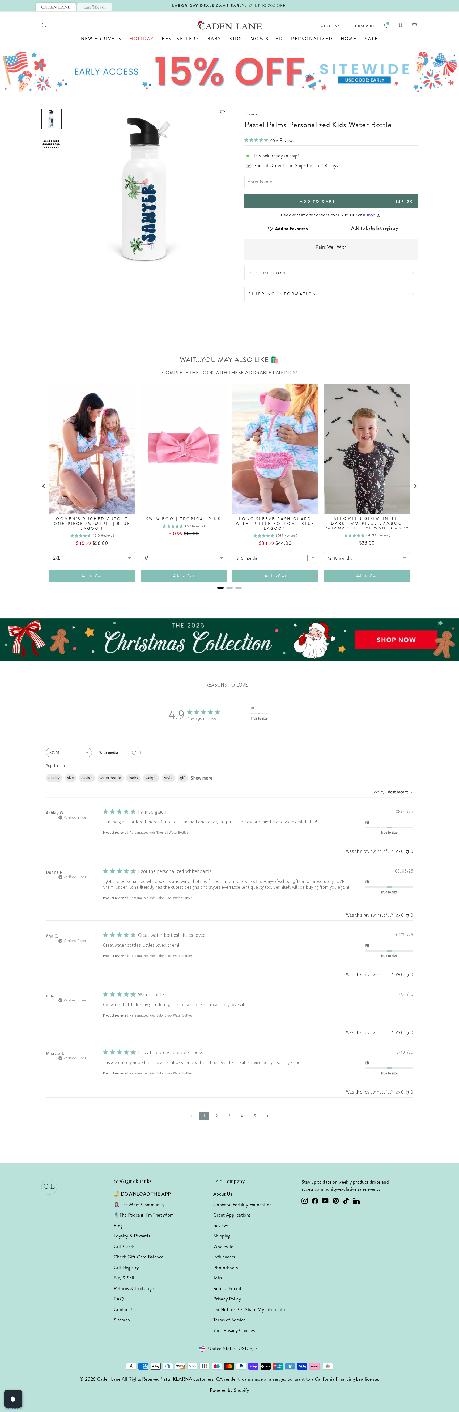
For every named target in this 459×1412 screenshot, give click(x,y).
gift (183, 778)
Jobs (217, 1277)
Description (268, 273)
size (70, 778)
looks (133, 778)
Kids (236, 39)
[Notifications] (386, 25)
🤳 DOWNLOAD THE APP (142, 1193)
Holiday (142, 39)
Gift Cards (124, 1246)
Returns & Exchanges (134, 1288)
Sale (371, 39)
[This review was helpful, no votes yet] (398, 851)
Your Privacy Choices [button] (234, 1330)
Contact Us (125, 1309)
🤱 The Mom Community (139, 1204)
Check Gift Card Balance (138, 1256)
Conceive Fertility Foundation (242, 1204)
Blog (118, 1225)
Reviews (221, 1225)
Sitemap (122, 1319)
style (168, 778)
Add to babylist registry (374, 228)
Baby (214, 39)
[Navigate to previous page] (191, 1116)
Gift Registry (126, 1267)
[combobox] (69, 752)
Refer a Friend (227, 1288)
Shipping (222, 1235)
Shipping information (283, 293)
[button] (146, 112)
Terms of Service (229, 1319)
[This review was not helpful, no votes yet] (407, 851)
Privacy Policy (227, 1298)
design (86, 778)
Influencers (224, 1256)
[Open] (13, 1399)
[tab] (56, 7)
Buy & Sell (124, 1277)
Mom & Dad (266, 39)
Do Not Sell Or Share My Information (251, 1309)
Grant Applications (231, 1214)
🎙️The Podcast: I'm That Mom (144, 1214)
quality (54, 778)
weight (151, 778)
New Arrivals (101, 39)
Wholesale (333, 26)
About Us (222, 1193)
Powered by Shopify (229, 1390)
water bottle (110, 778)
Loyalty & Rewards (132, 1235)
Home (349, 39)
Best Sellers (180, 39)
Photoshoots (225, 1267)
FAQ (119, 1298)
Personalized (312, 39)
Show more (201, 778)
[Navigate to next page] (268, 1116)
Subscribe (364, 26)
